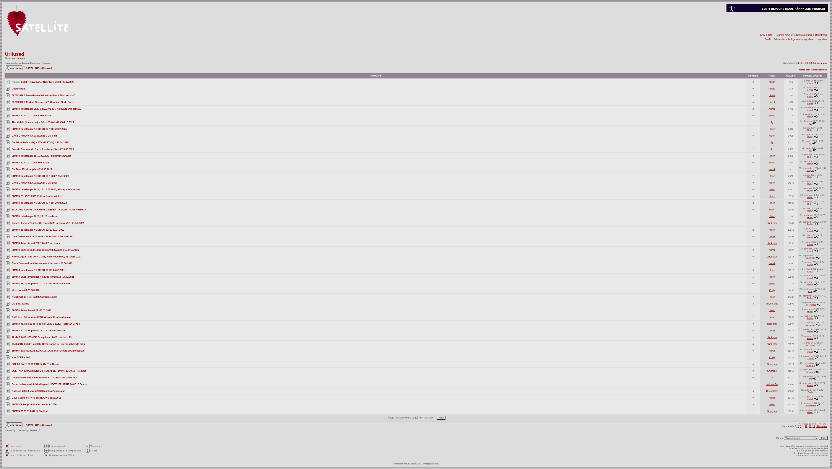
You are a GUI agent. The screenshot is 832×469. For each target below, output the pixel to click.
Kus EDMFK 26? (21, 357)
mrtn (810, 291)
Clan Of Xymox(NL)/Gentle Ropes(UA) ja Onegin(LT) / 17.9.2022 (48, 223)
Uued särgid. (19, 88)
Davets (810, 358)
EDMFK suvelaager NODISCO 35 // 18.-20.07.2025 (39, 129)
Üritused (14, 54)
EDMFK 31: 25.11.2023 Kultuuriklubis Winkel (37, 196)
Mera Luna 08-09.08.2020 (25, 290)
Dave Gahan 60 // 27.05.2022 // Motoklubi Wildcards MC (42, 236)
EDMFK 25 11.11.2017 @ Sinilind (30, 411)
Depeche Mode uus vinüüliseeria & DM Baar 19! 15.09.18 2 (44, 377)
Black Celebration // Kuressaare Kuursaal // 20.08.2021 (42, 263)
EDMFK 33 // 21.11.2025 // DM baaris (31, 115)
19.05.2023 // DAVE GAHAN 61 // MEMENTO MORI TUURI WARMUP (49, 209)
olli (772, 377)
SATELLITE (32, 68)
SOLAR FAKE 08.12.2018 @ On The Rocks (35, 364)
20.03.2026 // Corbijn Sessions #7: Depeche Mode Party (43, 102)
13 (810, 63)
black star (772, 223)
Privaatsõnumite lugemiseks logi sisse (794, 39)
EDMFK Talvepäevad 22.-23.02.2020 (31, 310)
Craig (772, 290)
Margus (810, 170)
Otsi (770, 35)
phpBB (407, 463)
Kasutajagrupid (804, 35)
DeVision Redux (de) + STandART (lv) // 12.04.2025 (40, 142)
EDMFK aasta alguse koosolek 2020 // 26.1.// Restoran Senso (46, 323)
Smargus (772, 364)
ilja (772, 122)
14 (814, 63)
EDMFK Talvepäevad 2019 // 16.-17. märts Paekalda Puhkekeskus (48, 350)
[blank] (777, 27)
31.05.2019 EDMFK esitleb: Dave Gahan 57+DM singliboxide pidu (48, 344)
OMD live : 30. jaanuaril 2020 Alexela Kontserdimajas (41, 317)
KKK (762, 35)
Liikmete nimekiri (784, 35)
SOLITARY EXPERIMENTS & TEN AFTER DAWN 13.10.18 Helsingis (49, 371)
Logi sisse (822, 39)
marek (21, 58)
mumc (810, 271)
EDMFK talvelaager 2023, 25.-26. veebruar (35, 216)
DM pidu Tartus (20, 303)
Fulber (810, 224)
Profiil (767, 39)
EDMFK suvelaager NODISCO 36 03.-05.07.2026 (47, 82)
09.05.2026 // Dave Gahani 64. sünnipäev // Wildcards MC (43, 95)
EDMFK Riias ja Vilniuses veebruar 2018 (34, 404)
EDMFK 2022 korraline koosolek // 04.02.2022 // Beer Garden (45, 250)
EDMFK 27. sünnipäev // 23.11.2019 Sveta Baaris (38, 330)
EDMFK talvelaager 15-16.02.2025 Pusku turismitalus (41, 156)
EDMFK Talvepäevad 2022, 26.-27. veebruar (36, 243)
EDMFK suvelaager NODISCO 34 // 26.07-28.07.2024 (40, 176)
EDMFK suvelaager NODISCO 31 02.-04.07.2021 (38, 270)
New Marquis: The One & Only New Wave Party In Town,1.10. (46, 256)
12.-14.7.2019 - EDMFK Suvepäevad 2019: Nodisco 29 (42, 337)
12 (806, 63)
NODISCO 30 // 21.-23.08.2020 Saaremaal (34, 297)
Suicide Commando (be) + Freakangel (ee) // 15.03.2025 (43, 149)
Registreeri (821, 35)
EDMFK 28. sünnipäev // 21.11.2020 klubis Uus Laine (41, 283)
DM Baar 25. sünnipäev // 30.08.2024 (32, 169)
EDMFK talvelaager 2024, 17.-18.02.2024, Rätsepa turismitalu (46, 189)
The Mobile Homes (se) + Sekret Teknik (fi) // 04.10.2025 (43, 122)
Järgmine (822, 63)
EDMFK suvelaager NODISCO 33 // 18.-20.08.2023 (39, 203)
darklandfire (772, 384)
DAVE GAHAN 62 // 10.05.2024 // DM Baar (34, 182)
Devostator (772, 391)
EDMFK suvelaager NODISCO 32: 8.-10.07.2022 (38, 229)
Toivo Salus (772, 303)
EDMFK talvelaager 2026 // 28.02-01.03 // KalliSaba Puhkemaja (46, 108)
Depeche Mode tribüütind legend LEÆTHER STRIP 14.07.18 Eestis (49, 384)
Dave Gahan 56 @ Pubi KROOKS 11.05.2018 (36, 397)
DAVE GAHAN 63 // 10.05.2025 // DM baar (34, 135)
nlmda (772, 82)
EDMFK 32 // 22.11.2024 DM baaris (30, 162)
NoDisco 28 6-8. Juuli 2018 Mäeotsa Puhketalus (38, 391)
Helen (772, 115)
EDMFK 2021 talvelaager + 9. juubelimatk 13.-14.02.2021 (43, 276)
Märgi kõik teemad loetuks (813, 69)
